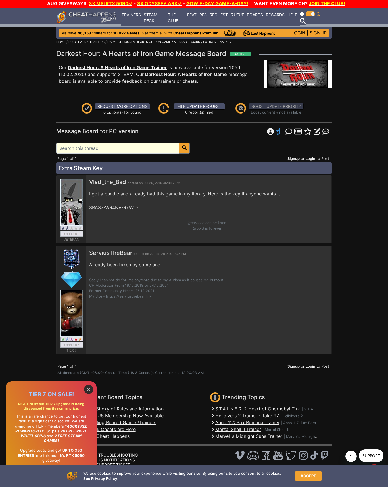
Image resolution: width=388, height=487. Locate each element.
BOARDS (255, 14)
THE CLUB (173, 17)
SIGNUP (318, 33)
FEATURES (197, 14)
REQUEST (219, 14)
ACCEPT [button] (308, 476)
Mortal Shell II (276, 430)
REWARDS (275, 14)
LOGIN (298, 33)
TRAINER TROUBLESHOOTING (109, 455)
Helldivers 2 (293, 416)
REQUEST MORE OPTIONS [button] (122, 106)
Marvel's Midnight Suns (306, 436)
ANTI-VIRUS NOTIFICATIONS (107, 459)
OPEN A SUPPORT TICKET (105, 464)
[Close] (88, 389)
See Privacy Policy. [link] (100, 478)
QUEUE (237, 14)
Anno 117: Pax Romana (302, 423)
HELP (292, 14)
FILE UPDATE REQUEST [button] (199, 106)
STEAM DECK (150, 17)
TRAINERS (131, 14)
